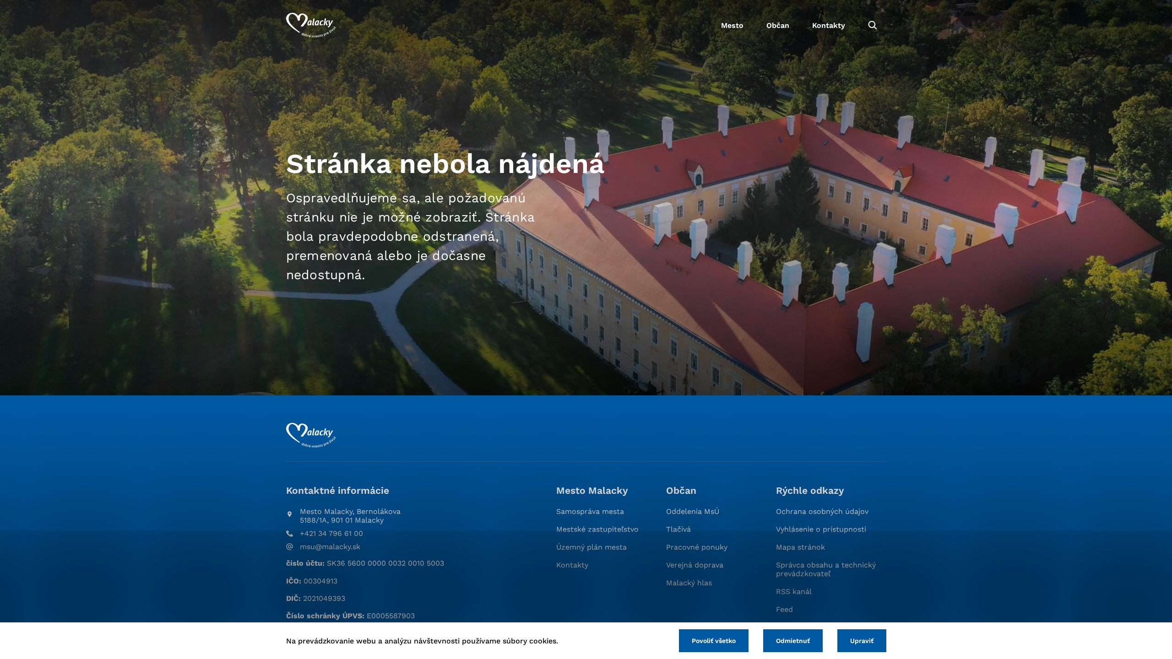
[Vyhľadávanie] (872, 25)
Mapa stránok (800, 547)
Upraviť (862, 640)
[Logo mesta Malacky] (311, 25)
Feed (784, 609)
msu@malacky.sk (330, 546)
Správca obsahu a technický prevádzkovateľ (826, 569)
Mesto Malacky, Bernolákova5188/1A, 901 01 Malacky (350, 515)
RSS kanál (794, 591)
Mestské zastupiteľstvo (597, 529)
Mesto (732, 25)
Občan (777, 25)
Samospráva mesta (590, 511)
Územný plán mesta (591, 547)
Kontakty (828, 25)
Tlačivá (678, 529)
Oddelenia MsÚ (692, 511)
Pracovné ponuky (696, 547)
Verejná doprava (694, 565)
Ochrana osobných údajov (822, 511)
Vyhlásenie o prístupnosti (821, 529)
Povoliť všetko (714, 640)
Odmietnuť (793, 640)
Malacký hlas (689, 582)
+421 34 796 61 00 (331, 533)
